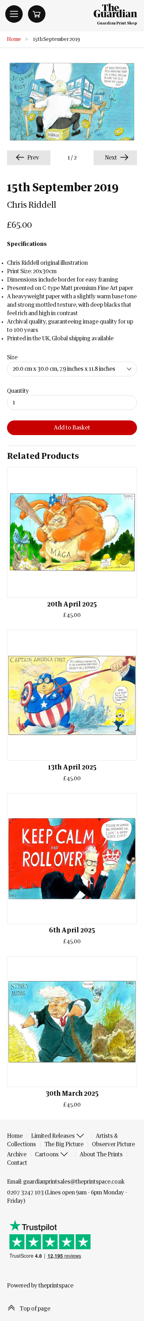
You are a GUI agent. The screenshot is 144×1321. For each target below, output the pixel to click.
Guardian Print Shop (117, 23)
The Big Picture (64, 1144)
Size (12, 357)
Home (14, 39)
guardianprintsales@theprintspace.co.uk (74, 1182)
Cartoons (47, 1154)
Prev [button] (32, 158)
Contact (17, 1163)
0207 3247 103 (25, 1192)
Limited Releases (53, 1136)
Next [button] (111, 158)
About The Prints (101, 1154)
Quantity (18, 391)
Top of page (34, 1309)
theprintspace (55, 1285)
